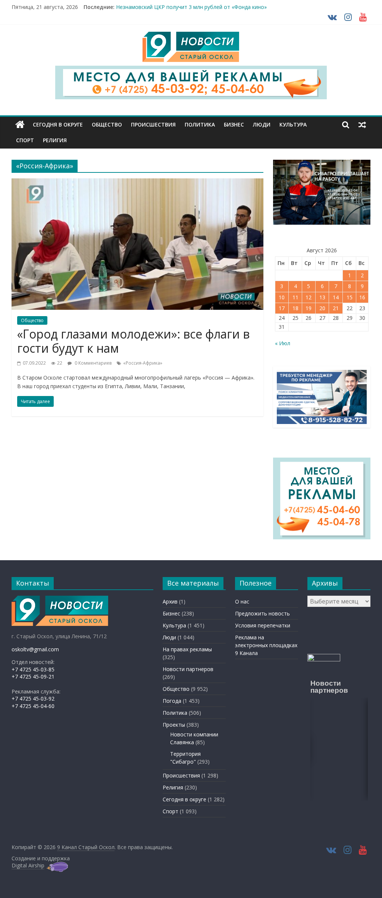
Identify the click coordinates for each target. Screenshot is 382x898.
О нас (242, 601)
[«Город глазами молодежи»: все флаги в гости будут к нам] (137, 183)
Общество (107, 124)
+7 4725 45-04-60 (33, 706)
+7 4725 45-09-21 (33, 676)
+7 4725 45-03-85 (33, 669)
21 (336, 308)
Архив (170, 601)
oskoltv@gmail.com (35, 649)
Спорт (25, 140)
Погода (172, 700)
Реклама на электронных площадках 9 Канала (266, 645)
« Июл (282, 343)
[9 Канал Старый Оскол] (20, 124)
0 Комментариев (92, 363)
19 (308, 308)
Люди (261, 124)
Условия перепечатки (262, 625)
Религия (55, 140)
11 (295, 297)
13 (322, 297)
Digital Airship (28, 865)
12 (308, 297)
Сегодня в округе (58, 124)
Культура (293, 124)
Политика (200, 124)
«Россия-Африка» (142, 363)
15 (350, 297)
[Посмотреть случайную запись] (362, 124)
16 (362, 297)
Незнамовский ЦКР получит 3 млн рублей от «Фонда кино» (191, 6)
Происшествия (153, 124)
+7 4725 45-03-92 (33, 698)
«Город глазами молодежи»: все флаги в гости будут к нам (133, 341)
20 (322, 308)
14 (336, 297)
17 (282, 308)
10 (282, 297)
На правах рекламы (187, 649)
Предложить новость (262, 613)
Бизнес (234, 124)
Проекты (174, 724)
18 (295, 308)
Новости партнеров (188, 669)
